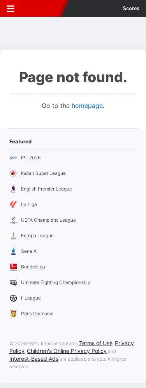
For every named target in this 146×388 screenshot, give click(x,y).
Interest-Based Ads (33, 358)
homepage (87, 105)
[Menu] (10, 8)
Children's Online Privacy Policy (67, 350)
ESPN (41, 8)
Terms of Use (96, 343)
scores (131, 8)
